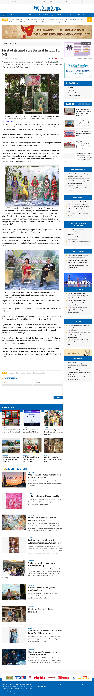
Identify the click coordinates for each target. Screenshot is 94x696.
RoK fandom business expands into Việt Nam (30, 431)
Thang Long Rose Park (39, 373)
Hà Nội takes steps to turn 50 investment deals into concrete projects (77, 232)
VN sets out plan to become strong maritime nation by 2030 (78, 175)
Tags (4, 373)
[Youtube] (56, 58)
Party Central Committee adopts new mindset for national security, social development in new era (79, 181)
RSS (91, 684)
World (78, 15)
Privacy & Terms (81, 685)
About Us (81, 2)
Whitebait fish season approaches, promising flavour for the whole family (78, 365)
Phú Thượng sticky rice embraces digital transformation (31, 459)
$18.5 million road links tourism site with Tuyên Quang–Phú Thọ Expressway (83, 145)
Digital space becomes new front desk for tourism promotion (11, 459)
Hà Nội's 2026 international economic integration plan (79, 238)
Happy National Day (61, 22)
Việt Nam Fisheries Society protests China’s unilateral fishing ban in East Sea (79, 342)
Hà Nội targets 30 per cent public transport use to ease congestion (77, 261)
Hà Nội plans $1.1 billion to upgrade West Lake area (78, 215)
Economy (23, 15)
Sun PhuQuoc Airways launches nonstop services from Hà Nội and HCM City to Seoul (78, 296)
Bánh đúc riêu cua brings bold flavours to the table (76, 378)
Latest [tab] (70, 103)
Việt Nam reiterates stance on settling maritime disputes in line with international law (79, 335)
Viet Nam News (8, 122)
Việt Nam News (47, 8)
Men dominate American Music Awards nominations (42, 653)
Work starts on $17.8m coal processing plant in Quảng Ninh (84, 133)
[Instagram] (59, 58)
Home (5, 44)
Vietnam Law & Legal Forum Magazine (53, 2)
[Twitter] (52, 58)
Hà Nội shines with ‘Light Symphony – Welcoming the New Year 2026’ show (78, 209)
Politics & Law (13, 15)
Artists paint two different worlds (43, 496)
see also (9, 407)
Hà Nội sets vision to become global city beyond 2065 (78, 266)
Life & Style (46, 15)
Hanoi (17, 373)
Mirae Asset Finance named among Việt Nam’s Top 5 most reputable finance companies (78, 310)
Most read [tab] (84, 103)
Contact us (72, 685)
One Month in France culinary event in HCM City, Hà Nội (45, 476)
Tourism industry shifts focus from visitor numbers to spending (53, 432)
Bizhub (68, 2)
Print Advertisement (74, 93)
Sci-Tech (31, 15)
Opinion (71, 15)
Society (38, 15)
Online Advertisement (74, 95)
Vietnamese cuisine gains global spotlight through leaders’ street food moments (79, 372)
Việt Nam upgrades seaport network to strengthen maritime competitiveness (78, 328)
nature (23, 373)
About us (65, 685)
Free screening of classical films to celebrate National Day (11, 432)
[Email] (62, 58)
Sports (54, 15)
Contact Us (89, 2)
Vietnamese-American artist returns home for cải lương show (45, 632)
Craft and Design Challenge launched (41, 610)
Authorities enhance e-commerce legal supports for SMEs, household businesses (83, 112)
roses (29, 373)
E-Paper (84, 15)
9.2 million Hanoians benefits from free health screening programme (78, 203)
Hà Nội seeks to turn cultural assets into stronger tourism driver (78, 257)
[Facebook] (49, 58)
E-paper (71, 83)
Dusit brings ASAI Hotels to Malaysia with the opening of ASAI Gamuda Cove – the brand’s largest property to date (78, 158)
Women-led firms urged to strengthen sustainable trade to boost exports (84, 123)
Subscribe (71, 90)
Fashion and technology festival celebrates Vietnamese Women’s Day (45, 541)
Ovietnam (74, 2)
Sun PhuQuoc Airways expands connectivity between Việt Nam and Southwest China (78, 303)
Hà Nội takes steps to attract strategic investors (79, 243)
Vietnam (11, 373)
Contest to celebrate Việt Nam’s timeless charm (42, 589)
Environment (62, 15)
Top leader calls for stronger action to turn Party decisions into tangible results (79, 188)
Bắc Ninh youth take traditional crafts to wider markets (53, 459)
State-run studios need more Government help (41, 564)
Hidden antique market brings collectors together (42, 519)
